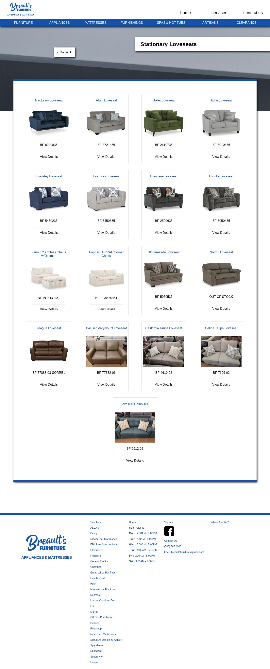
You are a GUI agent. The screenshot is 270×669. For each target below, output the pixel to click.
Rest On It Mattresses (103, 634)
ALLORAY (96, 527)
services (219, 12)
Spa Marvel (96, 645)
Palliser (94, 623)
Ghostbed (95, 566)
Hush (93, 583)
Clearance (247, 22)
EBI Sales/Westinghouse (104, 544)
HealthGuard (97, 578)
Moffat (94, 611)
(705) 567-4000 (172, 546)
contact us (253, 12)
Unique (94, 662)
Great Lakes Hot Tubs (103, 572)
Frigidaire (95, 555)
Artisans (210, 22)
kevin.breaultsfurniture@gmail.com (184, 552)
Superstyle (96, 656)
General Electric (99, 561)
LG (92, 606)
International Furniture (102, 589)
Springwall (96, 650)
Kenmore (95, 594)
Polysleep (96, 628)
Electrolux (96, 550)
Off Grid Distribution (101, 617)
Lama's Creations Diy (102, 600)
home (185, 12)
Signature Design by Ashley (106, 639)
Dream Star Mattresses (103, 538)
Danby (94, 533)
